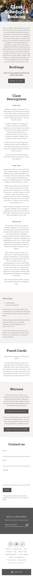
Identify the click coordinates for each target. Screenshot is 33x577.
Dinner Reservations (11, 554)
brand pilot (22, 562)
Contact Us (9, 552)
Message (5, 470)
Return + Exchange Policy (16, 557)
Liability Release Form (16, 429)
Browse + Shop (22, 552)
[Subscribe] (26, 525)
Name (5, 451)
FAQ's (25, 549)
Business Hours (17, 549)
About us (8, 549)
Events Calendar (23, 554)
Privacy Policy (12, 498)
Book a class (16, 81)
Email (4, 460)
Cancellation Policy (16, 411)
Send (7, 490)
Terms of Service (24, 498)
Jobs (15, 552)
